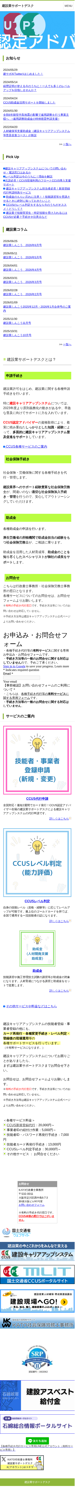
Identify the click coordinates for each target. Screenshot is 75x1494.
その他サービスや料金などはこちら (31, 1006)
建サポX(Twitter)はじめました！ (23, 73)
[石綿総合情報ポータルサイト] (37, 1432)
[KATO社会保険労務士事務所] (37, 1327)
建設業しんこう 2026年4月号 (22, 269)
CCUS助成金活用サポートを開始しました (29, 102)
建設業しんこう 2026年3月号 (22, 282)
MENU (68, 5)
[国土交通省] (17, 1237)
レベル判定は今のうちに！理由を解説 (29, 176)
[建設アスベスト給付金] (37, 1409)
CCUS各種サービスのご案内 (26, 446)
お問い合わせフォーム (32, 1204)
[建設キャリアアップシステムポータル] (37, 1283)
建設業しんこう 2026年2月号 (22, 294)
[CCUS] (37, 1260)
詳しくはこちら (59, 818)
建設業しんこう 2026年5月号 (22, 257)
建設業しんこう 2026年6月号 (22, 245)
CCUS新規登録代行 (21, 1125)
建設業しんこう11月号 (17, 322)
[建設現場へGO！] (37, 1311)
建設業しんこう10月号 (17, 335)
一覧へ (67, 144)
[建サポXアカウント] (22, 1469)
